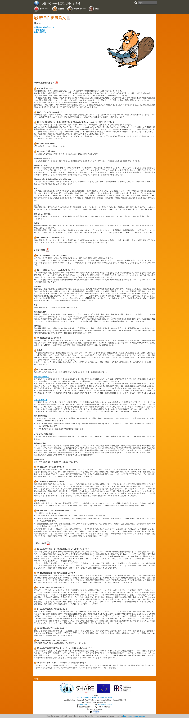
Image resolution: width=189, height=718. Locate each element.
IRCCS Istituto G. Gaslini (86, 697)
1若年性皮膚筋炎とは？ (44, 27)
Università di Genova (104, 697)
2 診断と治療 (39, 30)
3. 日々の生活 (40, 32)
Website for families (105, 704)
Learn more (127, 716)
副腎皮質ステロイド (41, 376)
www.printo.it (84, 704)
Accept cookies (139, 716)
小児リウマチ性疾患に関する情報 (60, 3)
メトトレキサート (40, 399)
